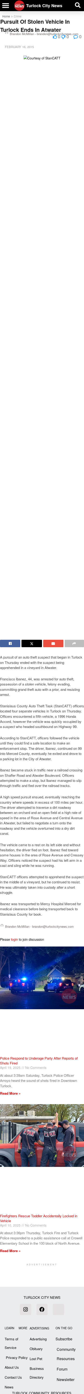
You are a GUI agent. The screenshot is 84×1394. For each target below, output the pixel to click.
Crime (17, 16)
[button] (5, 5)
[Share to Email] (53, 643)
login (14, 939)
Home (6, 16)
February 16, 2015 (19, 47)
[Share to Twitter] (31, 643)
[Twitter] (58, 1309)
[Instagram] (25, 1309)
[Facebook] (42, 1309)
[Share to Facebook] (10, 643)
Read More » (10, 1093)
